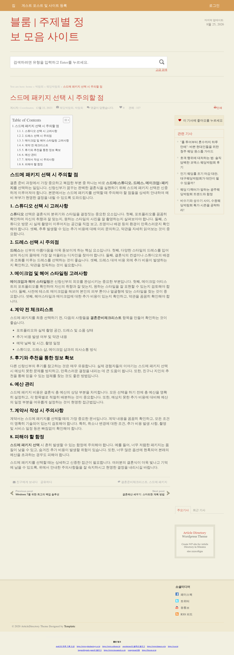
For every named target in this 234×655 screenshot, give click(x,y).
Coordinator (26, 107)
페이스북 (186, 594)
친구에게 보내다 (27, 482)
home (29, 86)
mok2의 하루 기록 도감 (65, 646)
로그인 (214, 5)
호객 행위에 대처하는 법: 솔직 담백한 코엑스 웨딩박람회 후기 (200, 162)
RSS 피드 (187, 614)
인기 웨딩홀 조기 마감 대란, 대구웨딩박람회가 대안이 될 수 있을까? (199, 178)
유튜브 (185, 607)
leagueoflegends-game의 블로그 (90, 650)
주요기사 (183, 510)
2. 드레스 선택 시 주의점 (37, 135)
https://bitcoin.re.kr (149, 650)
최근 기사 (199, 510)
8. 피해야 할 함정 (32, 164)
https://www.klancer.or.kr (156, 646)
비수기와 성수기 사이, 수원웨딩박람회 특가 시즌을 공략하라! (200, 205)
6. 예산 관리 (29, 154)
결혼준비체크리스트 (106, 317)
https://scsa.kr (173, 646)
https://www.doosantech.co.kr (115, 650)
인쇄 (219, 107)
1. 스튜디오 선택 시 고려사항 (39, 131)
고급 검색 (161, 69)
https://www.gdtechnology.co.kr (88, 646)
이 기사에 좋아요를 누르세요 (203, 120)
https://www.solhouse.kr (111, 646)
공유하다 (46, 482)
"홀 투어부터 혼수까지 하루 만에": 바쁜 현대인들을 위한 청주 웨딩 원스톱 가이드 (199, 146)
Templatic (69, 626)
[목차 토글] (64, 120)
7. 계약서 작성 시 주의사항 (38, 159)
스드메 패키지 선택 (25, 444)
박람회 (39, 86)
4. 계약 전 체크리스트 (35, 145)
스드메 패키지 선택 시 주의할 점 (37, 126)
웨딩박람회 (53, 86)
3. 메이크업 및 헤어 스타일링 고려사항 (45, 140)
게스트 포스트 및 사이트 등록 (44, 5)
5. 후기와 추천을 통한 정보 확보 (41, 150)
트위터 (185, 601)
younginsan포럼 (134, 650)
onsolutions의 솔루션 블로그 (133, 646)
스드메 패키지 (158, 482)
